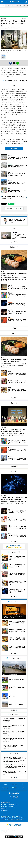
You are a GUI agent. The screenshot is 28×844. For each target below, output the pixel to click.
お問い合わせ (5, 808)
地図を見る (14, 148)
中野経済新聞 (14, 2)
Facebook (12, 796)
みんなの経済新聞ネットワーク (14, 825)
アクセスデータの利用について (8, 806)
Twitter (16, 796)
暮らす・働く (22, 5)
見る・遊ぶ (13, 5)
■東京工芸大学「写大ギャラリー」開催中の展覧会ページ (13, 197)
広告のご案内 (5, 810)
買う (18, 5)
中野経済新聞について (6, 802)
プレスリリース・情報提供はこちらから (10, 804)
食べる (7, 5)
